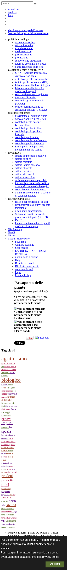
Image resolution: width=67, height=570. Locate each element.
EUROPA (4, 397)
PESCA (9, 469)
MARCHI (10, 450)
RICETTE (12, 500)
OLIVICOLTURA (6, 463)
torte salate (5, 518)
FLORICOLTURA (6, 409)
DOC (14, 390)
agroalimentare (8, 363)
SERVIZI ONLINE (7, 512)
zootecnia (10, 524)
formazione (5, 415)
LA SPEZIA (6, 429)
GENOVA (6, 419)
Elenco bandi (22, 330)
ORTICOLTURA (5, 466)
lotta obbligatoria (8, 444)
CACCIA (10, 385)
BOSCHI (4, 384)
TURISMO (13, 518)
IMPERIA (7, 423)
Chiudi (55, 564)
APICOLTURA (5, 372)
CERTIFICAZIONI (6, 391)
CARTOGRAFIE (11, 388)
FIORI (3, 406)
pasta (4, 469)
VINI (3, 521)
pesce (14, 469)
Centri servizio (22, 318)
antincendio (11, 369)
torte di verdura (7, 515)
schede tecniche (7, 508)
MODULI (9, 454)
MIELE (3, 454)
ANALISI (4, 369)
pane (12, 466)
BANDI (12, 372)
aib (2, 366)
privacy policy (50, 556)
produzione (5, 488)
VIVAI (3, 524)
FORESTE (14, 409)
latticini (5, 435)
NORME (4, 456)
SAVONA (11, 505)
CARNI (4, 387)
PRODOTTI (7, 476)
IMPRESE (5, 427)
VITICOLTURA (11, 520)
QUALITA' (5, 501)
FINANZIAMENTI (8, 403)
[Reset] (35, 3)
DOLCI (4, 393)
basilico (4, 375)
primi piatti (11, 472)
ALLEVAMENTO (10, 366)
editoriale (12, 393)
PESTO (3, 472)
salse (3, 505)
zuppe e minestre (8, 527)
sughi (15, 512)
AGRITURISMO (14, 358)
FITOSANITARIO (11, 406)
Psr (11, 494)
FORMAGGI (5, 412)
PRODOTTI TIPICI (7, 482)
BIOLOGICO (11, 380)
